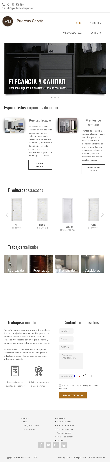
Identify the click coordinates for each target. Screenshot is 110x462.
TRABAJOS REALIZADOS (71, 32)
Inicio (25, 421)
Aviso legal (62, 457)
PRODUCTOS (95, 23)
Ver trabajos (15, 283)
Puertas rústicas (64, 433)
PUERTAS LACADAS (40, 165)
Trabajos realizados (31, 425)
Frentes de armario (65, 436)
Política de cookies (97, 457)
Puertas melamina (65, 429)
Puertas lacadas (64, 421)
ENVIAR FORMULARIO (73, 395)
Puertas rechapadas (65, 425)
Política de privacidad (78, 457)
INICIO (78, 23)
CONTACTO (96, 32)
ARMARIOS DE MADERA (93, 169)
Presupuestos (29, 429)
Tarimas (60, 440)
